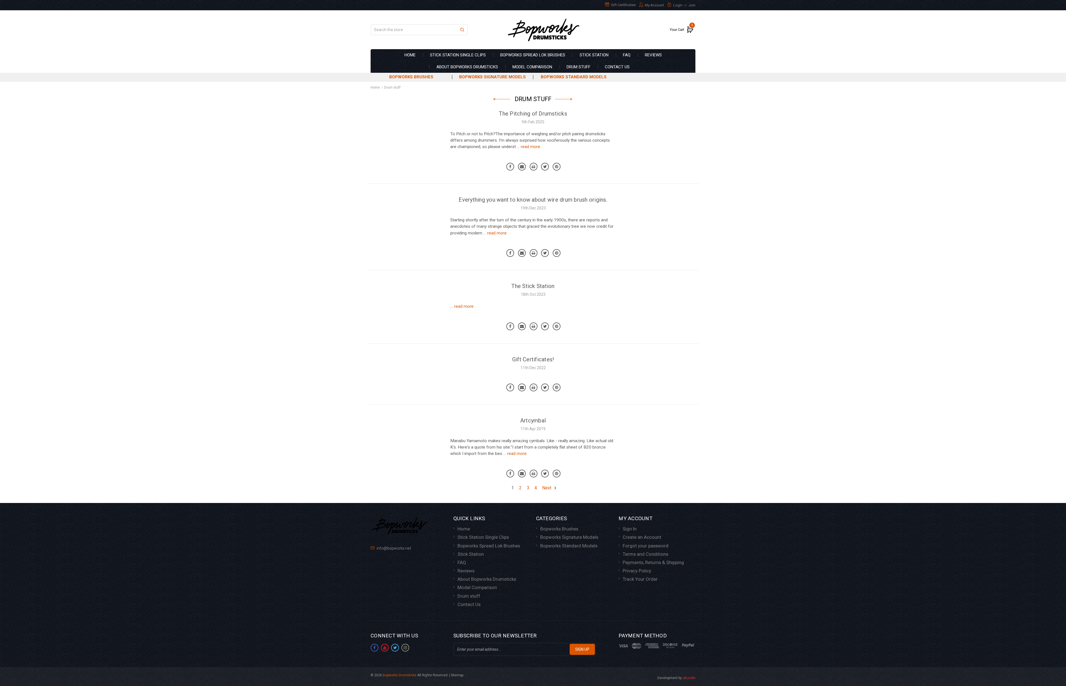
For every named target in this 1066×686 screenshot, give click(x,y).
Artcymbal (533, 420)
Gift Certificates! (533, 359)
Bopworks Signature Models (492, 77)
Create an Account (642, 537)
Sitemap (457, 675)
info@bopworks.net (393, 548)
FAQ (626, 54)
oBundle (689, 678)
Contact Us (617, 66)
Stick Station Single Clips (458, 54)
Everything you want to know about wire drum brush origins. (533, 199)
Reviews (653, 54)
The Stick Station (532, 286)
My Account (654, 5)
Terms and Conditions (645, 554)
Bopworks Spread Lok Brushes (532, 54)
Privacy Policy (637, 571)
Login (677, 5)
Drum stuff (578, 66)
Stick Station (594, 54)
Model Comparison (532, 66)
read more (530, 146)
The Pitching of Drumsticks (533, 113)
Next (547, 487)
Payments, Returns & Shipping (653, 562)
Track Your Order (640, 579)
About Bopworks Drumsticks (467, 66)
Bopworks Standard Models (574, 77)
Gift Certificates (623, 5)
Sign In (630, 529)
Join (691, 5)
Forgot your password (645, 546)
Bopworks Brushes (411, 77)
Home (410, 54)
